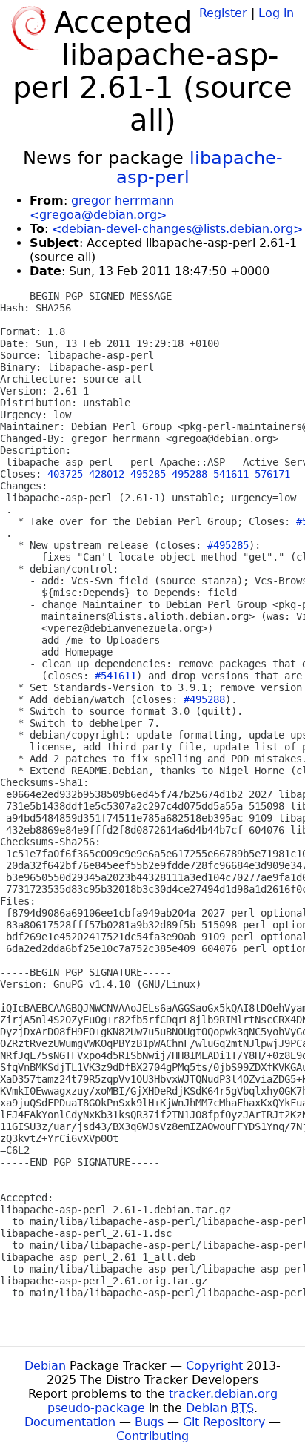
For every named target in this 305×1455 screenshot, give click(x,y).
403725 (65, 474)
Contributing (152, 1436)
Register (223, 13)
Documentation (69, 1422)
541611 (231, 474)
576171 (272, 474)
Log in (276, 13)
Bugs (149, 1422)
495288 (189, 474)
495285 (148, 474)
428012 (106, 474)
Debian (45, 1366)
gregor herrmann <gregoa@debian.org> (102, 208)
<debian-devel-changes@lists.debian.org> (177, 229)
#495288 (204, 699)
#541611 (115, 676)
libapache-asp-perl (199, 168)
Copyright (214, 1366)
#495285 (228, 545)
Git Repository (224, 1422)
